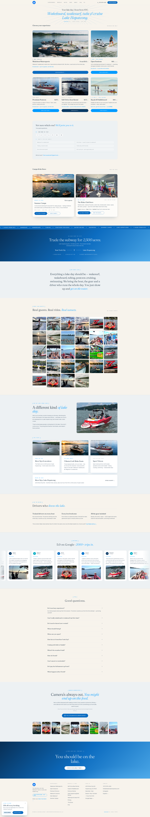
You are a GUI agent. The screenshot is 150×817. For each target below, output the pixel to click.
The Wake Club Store (85, 202)
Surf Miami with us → (91, 524)
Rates (65, 2)
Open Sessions (96, 61)
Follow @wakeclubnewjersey (76, 715)
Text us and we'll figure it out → (51, 155)
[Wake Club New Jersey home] (34, 2)
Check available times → (75, 768)
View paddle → (104, 110)
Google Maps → (89, 798)
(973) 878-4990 (102, 2)
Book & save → (18, 812)
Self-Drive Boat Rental (70, 100)
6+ (57, 135)
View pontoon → (46, 110)
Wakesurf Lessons (55, 793)
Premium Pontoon (39, 100)
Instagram (105, 791)
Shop (70, 2)
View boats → (75, 110)
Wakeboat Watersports (41, 61)
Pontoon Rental (72, 791)
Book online (112, 2)
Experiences (51, 2)
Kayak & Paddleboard (99, 100)
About (76, 2)
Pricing (69, 800)
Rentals (59, 2)
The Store (70, 802)
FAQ (81, 2)
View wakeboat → (60, 72)
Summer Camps (40, 203)
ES (84, 2)
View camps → (54, 213)
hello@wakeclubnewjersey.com (111, 788)
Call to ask (41, 213)
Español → (105, 793)
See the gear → (97, 212)
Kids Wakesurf (53, 796)
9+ (61, 135)
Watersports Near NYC (73, 797)
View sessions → (104, 72)
